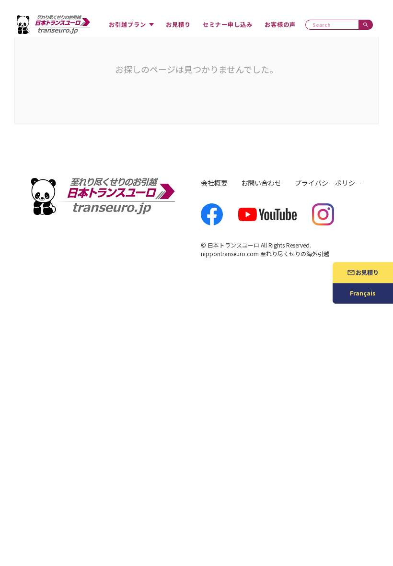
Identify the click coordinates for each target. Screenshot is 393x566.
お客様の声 (280, 24)
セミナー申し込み (228, 24)
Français (363, 293)
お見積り (178, 24)
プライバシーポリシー (328, 183)
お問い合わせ (261, 183)
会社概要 (214, 183)
